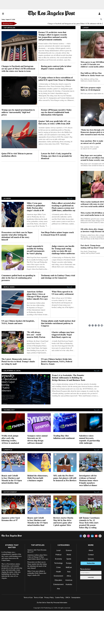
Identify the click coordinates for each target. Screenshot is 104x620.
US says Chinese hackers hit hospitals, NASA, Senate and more (18, 322)
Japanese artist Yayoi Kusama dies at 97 (11, 519)
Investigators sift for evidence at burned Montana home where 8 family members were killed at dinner (88, 480)
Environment (58, 576)
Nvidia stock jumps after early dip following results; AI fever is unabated (10, 439)
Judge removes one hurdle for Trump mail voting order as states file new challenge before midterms (63, 250)
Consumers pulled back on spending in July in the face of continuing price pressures (18, 277)
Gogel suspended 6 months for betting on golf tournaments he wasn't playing (35, 250)
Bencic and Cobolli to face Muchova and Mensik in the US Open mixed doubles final (12, 479)
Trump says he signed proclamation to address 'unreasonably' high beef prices (18, 112)
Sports (68, 559)
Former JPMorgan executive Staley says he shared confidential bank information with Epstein (56, 112)
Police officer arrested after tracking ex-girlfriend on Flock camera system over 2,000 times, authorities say (63, 207)
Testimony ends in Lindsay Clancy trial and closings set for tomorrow (58, 276)
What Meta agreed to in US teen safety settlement (63, 292)
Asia (68, 572)
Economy (58, 559)
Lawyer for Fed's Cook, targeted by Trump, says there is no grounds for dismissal (56, 156)
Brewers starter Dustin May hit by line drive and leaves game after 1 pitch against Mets (63, 521)
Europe (68, 563)
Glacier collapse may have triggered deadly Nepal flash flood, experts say (63, 334)
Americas (68, 580)
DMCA (68, 597)
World (69, 554)
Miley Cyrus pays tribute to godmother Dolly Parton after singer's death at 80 (36, 207)
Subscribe (91, 577)
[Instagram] (96, 325)
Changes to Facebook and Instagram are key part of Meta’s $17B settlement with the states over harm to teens (18, 68)
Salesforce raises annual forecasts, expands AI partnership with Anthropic (89, 439)
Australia (69, 584)
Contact (91, 554)
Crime (58, 567)
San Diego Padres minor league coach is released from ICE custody (57, 233)
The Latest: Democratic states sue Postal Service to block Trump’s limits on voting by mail (18, 361)
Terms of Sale (38, 597)
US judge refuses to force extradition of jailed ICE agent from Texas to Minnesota (56, 78)
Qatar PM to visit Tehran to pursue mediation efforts (17, 154)
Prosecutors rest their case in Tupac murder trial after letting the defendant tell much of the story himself (17, 236)
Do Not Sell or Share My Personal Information (52, 602)
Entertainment (58, 584)
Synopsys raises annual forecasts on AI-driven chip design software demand (37, 439)
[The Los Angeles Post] (51, 13)
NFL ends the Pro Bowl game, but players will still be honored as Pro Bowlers (64, 478)
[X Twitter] (93, 325)
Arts (58, 589)
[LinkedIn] (99, 325)
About (91, 550)
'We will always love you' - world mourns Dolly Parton (36, 334)
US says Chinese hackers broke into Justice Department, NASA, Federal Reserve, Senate (56, 361)
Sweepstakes (75, 597)
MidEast (69, 567)
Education (58, 580)
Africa (69, 576)
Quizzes (91, 559)
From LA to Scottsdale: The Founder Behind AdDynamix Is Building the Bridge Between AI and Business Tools (68, 377)
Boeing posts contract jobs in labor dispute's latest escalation (56, 67)
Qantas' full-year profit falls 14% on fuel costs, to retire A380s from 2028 (54, 122)
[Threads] (100, 536)
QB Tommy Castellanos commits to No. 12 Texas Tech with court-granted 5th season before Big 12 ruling (89, 523)
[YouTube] (102, 325)
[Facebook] (90, 325)
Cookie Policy (59, 597)
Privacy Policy (49, 597)
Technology (58, 563)
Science (69, 550)
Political (58, 554)
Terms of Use (28, 597)
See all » (70, 198)
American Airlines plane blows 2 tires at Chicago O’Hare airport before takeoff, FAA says (37, 295)
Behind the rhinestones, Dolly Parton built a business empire (37, 478)
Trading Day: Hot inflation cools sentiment (64, 436)
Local (58, 550)
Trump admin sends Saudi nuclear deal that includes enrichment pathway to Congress (58, 323)
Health (58, 572)
